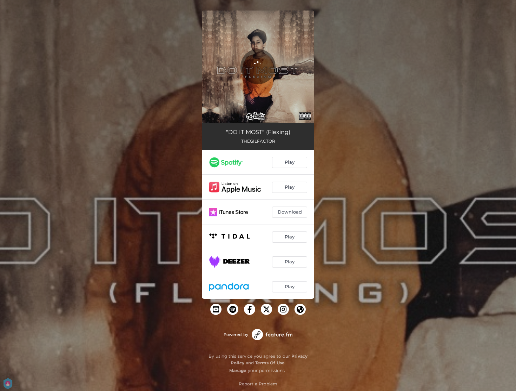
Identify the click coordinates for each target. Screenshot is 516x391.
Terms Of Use (270, 362)
